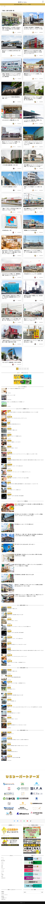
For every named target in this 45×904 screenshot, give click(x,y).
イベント (2, 870)
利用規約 (2, 893)
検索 (42, 892)
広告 (2, 876)
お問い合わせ (3, 877)
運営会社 (2, 896)
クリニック (3, 868)
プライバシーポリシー (4, 894)
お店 (2, 865)
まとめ (2, 863)
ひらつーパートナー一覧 (5, 835)
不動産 (2, 874)
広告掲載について (4, 897)
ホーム (2, 857)
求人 (2, 873)
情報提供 (2, 891)
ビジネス (2, 871)
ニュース (2, 859)
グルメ (2, 862)
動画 (2, 866)
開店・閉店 (3, 860)
